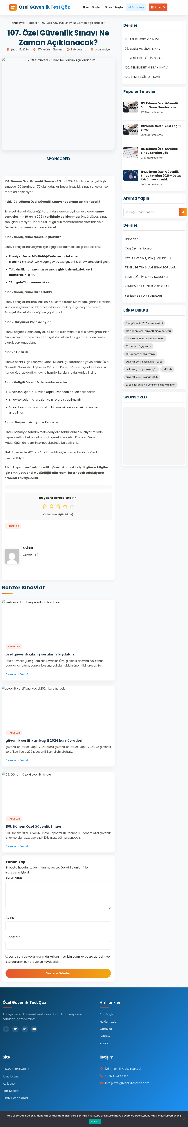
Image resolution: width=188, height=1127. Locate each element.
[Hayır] (183, 1119)
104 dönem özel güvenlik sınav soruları (148, 331)
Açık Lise (9, 1084)
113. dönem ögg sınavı (138, 346)
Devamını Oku (15, 674)
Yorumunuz (14, 877)
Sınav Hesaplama (15, 1098)
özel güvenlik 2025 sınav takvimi (144, 323)
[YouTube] (34, 1029)
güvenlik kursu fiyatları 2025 (142, 377)
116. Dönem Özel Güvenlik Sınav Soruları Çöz (160, 151)
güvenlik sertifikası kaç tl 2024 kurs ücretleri (44, 740)
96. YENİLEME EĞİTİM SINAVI (144, 58)
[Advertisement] (154, 436)
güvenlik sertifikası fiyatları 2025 (144, 361)
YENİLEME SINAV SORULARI (143, 295)
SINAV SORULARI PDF (17, 1069)
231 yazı (27, 555)
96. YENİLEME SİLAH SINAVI (143, 49)
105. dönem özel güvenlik (140, 354)
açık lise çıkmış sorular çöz (141, 369)
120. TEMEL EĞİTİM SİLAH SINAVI (146, 67)
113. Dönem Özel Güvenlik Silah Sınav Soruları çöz (160, 105)
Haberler (33, 23)
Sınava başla (114, 7)
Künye (104, 1043)
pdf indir (167, 369)
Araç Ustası (11, 1076)
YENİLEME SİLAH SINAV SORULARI (147, 286)
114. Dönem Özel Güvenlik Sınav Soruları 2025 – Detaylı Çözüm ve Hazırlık (162, 176)
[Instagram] (24, 1029)
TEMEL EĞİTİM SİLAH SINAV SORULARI (150, 267)
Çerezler (106, 1029)
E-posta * (13, 937)
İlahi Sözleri (11, 1091)
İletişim (105, 1036)
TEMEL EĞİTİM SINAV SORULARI (146, 277)
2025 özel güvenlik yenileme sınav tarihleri (150, 384)
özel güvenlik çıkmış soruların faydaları (40, 654)
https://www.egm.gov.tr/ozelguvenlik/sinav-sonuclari (62, 262)
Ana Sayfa (93, 7)
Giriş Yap (137, 7)
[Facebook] (6, 1029)
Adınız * (11, 917)
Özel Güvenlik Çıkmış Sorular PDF (148, 258)
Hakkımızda (108, 1021)
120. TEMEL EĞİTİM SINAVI (142, 77)
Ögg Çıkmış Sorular (139, 248)
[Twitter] (15, 1029)
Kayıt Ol (160, 7)
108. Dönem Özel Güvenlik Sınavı (33, 826)
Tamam (95, 1121)
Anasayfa (18, 23)
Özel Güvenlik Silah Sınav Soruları (145, 338)
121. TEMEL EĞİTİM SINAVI (142, 39)
